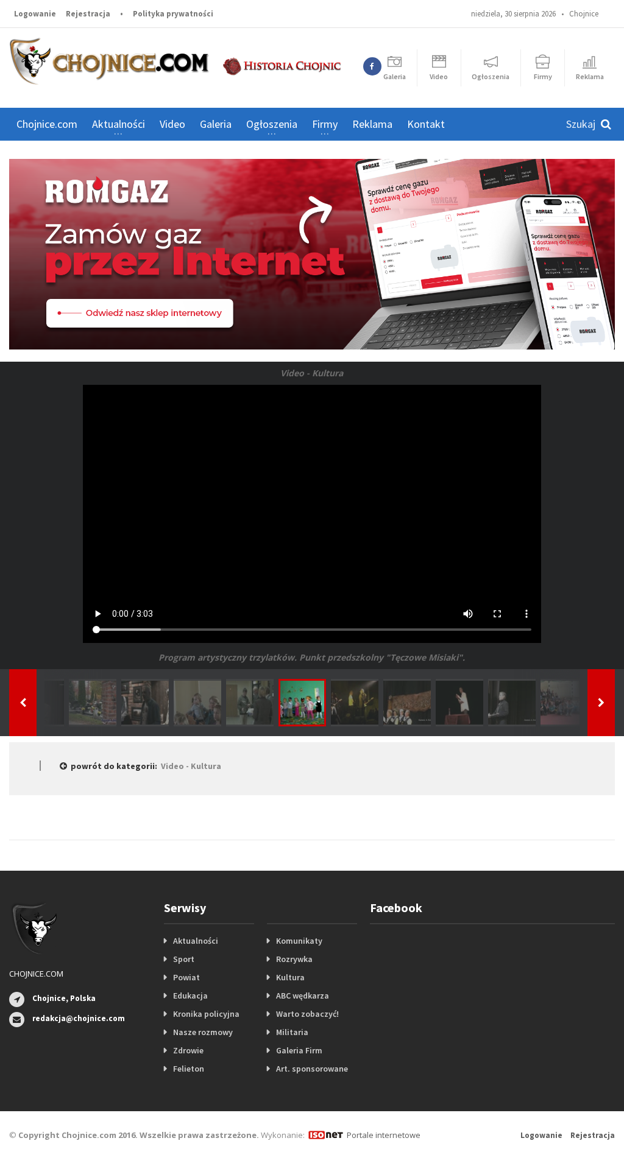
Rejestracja (88, 14)
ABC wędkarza (302, 995)
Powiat (186, 977)
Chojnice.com (46, 124)
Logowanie (35, 14)
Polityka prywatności (173, 14)
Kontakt (426, 124)
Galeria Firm (299, 1050)
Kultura (290, 977)
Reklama (372, 124)
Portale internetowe (383, 1134)
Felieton (188, 1068)
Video (172, 124)
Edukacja (190, 995)
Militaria (292, 1032)
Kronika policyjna (206, 1013)
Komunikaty (299, 940)
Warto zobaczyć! (307, 1013)
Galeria (216, 124)
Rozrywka (294, 959)
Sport (183, 959)
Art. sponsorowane (312, 1068)
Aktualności (195, 940)
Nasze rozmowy (203, 1032)
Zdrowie (188, 1050)
